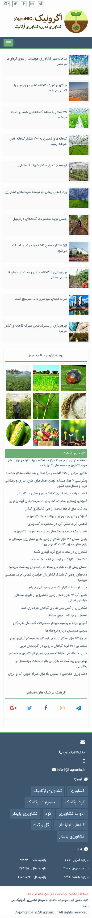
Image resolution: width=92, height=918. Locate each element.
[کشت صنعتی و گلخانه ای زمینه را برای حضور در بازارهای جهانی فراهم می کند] (19, 406)
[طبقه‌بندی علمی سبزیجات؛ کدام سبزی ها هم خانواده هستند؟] (46, 433)
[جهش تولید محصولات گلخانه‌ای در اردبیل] (79, 225)
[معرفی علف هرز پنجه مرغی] (46, 406)
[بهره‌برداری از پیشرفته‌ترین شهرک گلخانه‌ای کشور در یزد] (79, 332)
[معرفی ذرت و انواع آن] (19, 433)
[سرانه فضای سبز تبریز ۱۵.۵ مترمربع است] (79, 305)
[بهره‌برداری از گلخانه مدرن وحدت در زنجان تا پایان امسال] (79, 278)
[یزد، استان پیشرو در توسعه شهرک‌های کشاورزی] (79, 198)
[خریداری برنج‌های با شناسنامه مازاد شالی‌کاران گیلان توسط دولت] (73, 406)
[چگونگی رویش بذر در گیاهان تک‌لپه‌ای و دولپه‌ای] (73, 433)
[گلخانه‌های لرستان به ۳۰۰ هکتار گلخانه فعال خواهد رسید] (79, 145)
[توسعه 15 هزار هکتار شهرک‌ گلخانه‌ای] (79, 171)
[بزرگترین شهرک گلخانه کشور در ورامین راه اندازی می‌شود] (79, 91)
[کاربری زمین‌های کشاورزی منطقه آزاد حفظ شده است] (46, 378)
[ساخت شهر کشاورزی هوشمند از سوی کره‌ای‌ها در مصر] (79, 65)
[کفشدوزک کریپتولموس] (73, 378)
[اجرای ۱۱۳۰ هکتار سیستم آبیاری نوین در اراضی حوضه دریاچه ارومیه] (19, 378)
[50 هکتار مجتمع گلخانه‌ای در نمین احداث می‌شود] (79, 251)
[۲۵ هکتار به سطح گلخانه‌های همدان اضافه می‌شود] (79, 118)
